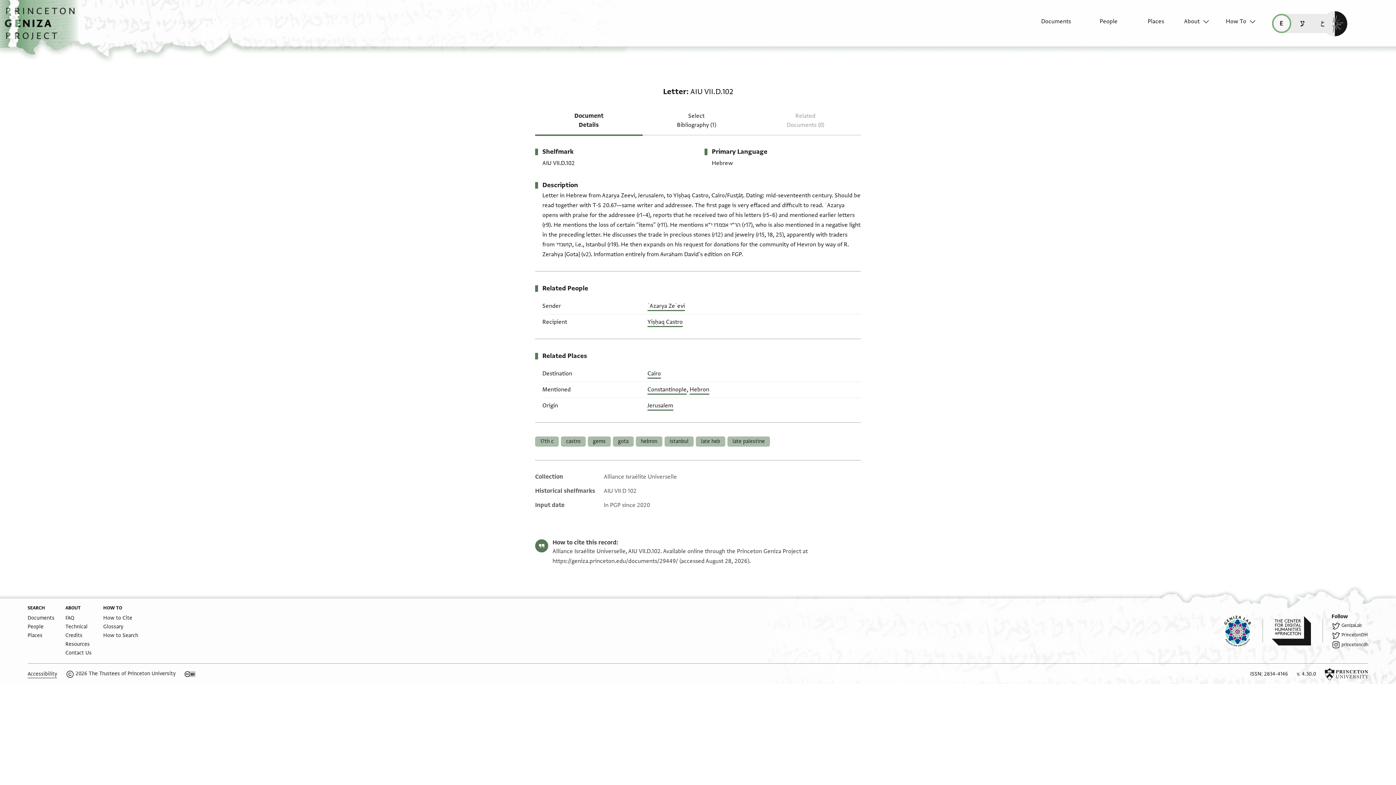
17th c (547, 441)
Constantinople (667, 389)
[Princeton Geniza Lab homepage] (1243, 631)
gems (599, 441)
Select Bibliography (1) (696, 120)
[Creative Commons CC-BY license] (190, 674)
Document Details (588, 120)
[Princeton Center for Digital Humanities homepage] (1297, 631)
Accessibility (42, 674)
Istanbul (679, 441)
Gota (623, 441)
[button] (42, 27)
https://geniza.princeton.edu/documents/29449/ (615, 561)
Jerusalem (660, 405)
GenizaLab (1351, 625)
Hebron (699, 389)
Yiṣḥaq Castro (665, 322)
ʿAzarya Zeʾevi (666, 306)
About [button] (1192, 21)
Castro (573, 441)
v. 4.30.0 (1306, 674)
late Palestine (749, 441)
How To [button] (1236, 21)
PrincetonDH (1354, 635)
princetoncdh (1354, 645)
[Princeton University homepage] (1346, 674)
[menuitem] (1049, 25)
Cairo (654, 373)
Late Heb (710, 441)
